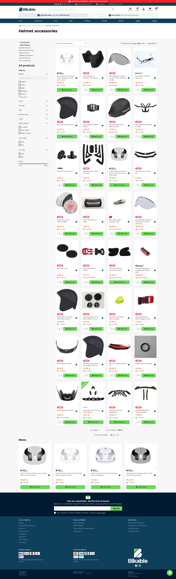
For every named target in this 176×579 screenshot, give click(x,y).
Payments (22, 537)
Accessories (38, 21)
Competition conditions (137, 525)
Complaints (23, 534)
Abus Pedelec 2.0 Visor (64, 363)
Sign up (116, 508)
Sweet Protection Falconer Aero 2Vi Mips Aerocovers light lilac (104, 474)
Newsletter (77, 531)
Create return (24, 531)
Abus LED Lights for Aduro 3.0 (117, 364)
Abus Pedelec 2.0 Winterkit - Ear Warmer (90, 77)
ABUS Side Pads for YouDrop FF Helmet (115, 269)
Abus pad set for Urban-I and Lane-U (91, 172)
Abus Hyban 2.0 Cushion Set (143, 172)
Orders (21, 523)
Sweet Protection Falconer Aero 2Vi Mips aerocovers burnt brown (139, 474)
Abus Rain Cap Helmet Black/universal (116, 125)
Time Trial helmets (24, 60)
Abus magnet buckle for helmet (91, 125)
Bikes (71, 21)
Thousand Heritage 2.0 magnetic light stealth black (142, 270)
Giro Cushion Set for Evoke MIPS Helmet (91, 411)
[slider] (18, 163)
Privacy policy (133, 528)
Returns (22, 528)
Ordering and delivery (27, 525)
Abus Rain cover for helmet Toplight (63, 221)
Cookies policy (133, 531)
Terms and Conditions (136, 523)
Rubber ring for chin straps (143, 363)
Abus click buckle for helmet (89, 269)
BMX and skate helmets (26, 50)
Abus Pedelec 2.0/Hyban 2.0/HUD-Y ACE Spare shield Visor (143, 222)
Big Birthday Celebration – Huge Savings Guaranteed (89, 1)
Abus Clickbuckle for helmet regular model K (143, 318)
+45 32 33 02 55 (22, 573)
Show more (23, 97)
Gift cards (22, 542)
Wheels (104, 21)
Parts (20, 21)
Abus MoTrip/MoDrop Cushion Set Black (142, 411)
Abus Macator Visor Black (65, 410)
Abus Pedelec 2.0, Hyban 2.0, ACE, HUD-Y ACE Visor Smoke (117, 78)
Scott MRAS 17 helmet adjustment (142, 77)
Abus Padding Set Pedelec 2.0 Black (144, 125)
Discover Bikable (79, 520)
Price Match (23, 539)
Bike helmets (25, 45)
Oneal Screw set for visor (65, 171)
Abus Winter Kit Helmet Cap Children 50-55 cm (64, 318)
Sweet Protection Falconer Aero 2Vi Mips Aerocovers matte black (117, 173)
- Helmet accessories (26, 55)
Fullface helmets (24, 53)
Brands (121, 21)
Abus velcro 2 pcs (62, 268)
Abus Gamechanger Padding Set (115, 411)
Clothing (87, 21)
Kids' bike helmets (24, 58)
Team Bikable (78, 525)
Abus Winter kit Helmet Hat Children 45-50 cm (90, 364)
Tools (55, 21)
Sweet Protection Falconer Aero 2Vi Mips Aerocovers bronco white (65, 78)
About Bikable (78, 523)
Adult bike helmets (25, 48)
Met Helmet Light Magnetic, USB (115, 221)
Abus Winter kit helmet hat (65, 124)
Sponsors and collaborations (83, 528)
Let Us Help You (24, 520)
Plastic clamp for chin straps (90, 221)
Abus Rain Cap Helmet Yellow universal (116, 318)
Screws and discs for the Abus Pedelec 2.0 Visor (91, 318)
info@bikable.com (23, 574)
